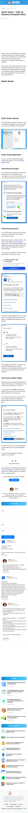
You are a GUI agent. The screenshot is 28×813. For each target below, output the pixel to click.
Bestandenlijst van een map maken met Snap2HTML (16, 683)
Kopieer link (14, 480)
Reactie (3, 510)
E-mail (2, 530)
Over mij (20, 804)
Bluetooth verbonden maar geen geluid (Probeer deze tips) (15, 709)
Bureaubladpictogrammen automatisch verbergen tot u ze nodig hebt (15, 701)
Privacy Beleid (10, 806)
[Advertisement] (14, 36)
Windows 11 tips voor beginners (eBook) (13, 808)
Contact (6, 804)
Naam (2, 524)
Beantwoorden (4, 555)
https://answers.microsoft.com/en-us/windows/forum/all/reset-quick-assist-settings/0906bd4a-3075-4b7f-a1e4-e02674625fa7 (14, 568)
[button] (2, 2)
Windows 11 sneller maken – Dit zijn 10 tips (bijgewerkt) (16, 717)
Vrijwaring (17, 806)
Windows (3, 8)
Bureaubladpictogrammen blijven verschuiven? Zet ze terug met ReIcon (15, 692)
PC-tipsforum (10, 469)
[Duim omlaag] (15, 461)
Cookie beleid (13, 804)
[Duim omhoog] (12, 461)
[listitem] (14, 731)
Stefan (16, 488)
